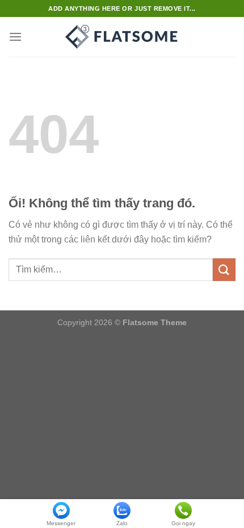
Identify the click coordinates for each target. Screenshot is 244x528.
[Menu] (15, 36)
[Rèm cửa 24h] (122, 37)
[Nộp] (224, 269)
